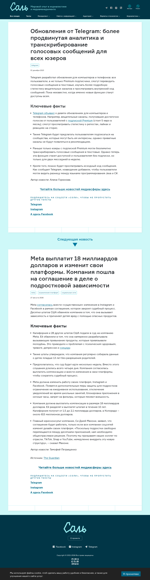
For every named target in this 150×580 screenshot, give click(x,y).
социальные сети (69, 293)
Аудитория (87, 16)
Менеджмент (43, 16)
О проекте (75, 538)
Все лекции (15, 16)
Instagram (36, 209)
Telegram (36, 204)
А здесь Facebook (41, 214)
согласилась (45, 304)
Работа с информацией (65, 16)
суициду (65, 347)
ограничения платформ (48, 293)
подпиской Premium (80, 120)
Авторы (129, 8)
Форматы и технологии (109, 16)
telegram (34, 65)
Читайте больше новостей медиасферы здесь (75, 189)
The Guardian (52, 457)
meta (33, 293)
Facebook (61, 546)
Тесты (28, 16)
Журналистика (132, 16)
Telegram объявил (44, 113)
